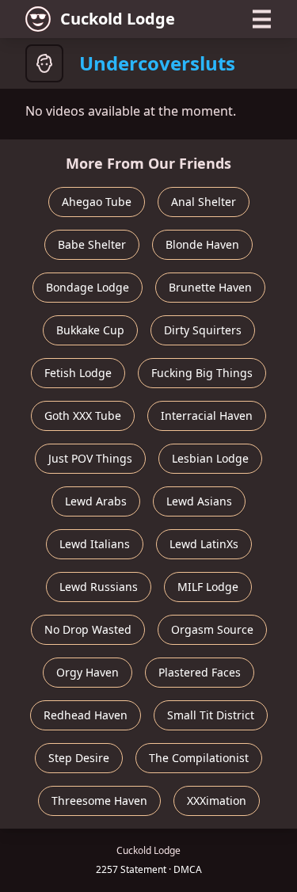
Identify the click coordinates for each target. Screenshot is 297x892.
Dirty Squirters (203, 329)
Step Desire (78, 757)
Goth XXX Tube (82, 415)
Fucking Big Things (202, 372)
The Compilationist (199, 757)
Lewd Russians (98, 586)
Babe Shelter (92, 244)
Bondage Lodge (87, 287)
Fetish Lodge (78, 372)
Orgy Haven (87, 672)
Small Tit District (210, 714)
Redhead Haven (86, 714)
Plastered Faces (199, 672)
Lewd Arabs (96, 501)
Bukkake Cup (90, 329)
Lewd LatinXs (203, 543)
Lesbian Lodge (210, 458)
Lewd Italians (94, 543)
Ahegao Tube (96, 201)
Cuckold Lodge (117, 18)
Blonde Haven (202, 244)
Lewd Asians (199, 501)
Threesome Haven (99, 800)
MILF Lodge (207, 586)
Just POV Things (90, 458)
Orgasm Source (212, 629)
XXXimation (216, 800)
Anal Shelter (203, 201)
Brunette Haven (210, 287)
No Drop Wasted (87, 629)
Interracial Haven (207, 415)
